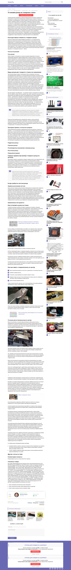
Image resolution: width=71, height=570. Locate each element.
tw (57, 568)
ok (50, 568)
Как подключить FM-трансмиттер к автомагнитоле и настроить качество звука (55, 128)
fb (55, 568)
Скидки (36, 5)
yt (52, 568)
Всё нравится (51, 17)
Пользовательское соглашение (28, 542)
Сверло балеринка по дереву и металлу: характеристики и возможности (39, 519)
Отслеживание (29, 5)
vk (62, 568)
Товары (42, 5)
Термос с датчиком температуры (54, 175)
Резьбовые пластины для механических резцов (30, 518)
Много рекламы (51, 23)
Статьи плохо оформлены (53, 19)
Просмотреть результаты (55, 29)
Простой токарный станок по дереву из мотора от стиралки (20, 518)
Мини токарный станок (24, 395)
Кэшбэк (15, 5)
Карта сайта (35, 542)
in (60, 568)
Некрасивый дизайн (52, 24)
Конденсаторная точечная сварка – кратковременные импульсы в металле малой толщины (54, 254)
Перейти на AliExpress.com (26, 15)
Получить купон (35, 551)
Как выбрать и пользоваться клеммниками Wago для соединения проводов (54, 222)
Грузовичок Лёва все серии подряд (54, 333)
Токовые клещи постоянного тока (54, 189)
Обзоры (21, 5)
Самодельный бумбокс (52, 66)
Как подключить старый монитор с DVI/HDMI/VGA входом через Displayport (54, 205)
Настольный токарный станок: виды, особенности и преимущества (12, 519)
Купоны (9, 5)
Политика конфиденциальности (18, 542)
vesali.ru (11, 2)
